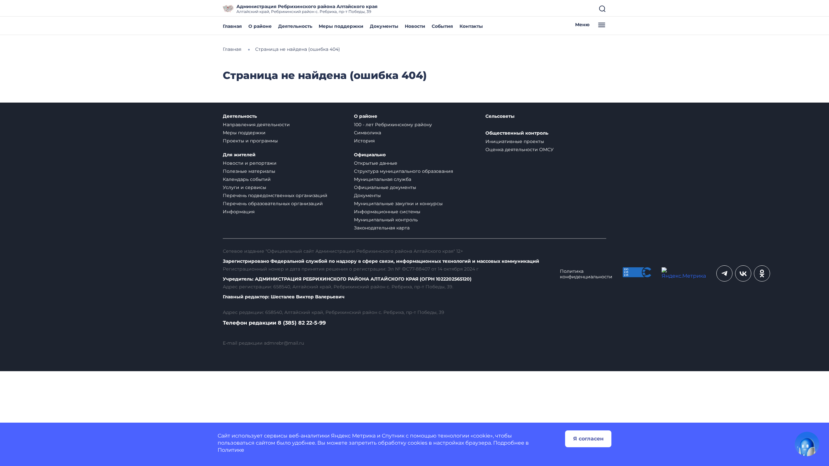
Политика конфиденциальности (586, 274)
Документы (384, 26)
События (442, 26)
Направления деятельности (256, 125)
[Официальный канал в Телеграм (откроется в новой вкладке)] (724, 273)
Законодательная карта (382, 228)
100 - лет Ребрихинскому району (393, 125)
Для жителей (239, 155)
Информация (239, 212)
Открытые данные (375, 163)
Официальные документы (385, 187)
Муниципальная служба (382, 179)
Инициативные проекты (514, 141)
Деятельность (295, 26)
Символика (367, 133)
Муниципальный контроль (386, 220)
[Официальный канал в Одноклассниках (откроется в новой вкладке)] (762, 273)
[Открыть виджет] (807, 444)
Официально (370, 155)
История (364, 141)
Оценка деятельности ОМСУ (519, 149)
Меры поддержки (341, 26)
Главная (232, 26)
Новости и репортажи (250, 163)
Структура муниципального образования (403, 171)
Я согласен (588, 439)
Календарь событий (247, 179)
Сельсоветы (500, 116)
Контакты (471, 26)
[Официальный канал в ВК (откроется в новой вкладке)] (743, 273)
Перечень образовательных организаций (273, 203)
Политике (231, 450)
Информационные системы (387, 212)
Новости (415, 26)
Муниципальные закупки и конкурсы (398, 203)
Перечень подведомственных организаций (275, 195)
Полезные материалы (249, 171)
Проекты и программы (250, 141)
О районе (260, 26)
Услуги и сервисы (244, 187)
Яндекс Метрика (353, 436)
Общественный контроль (516, 133)
